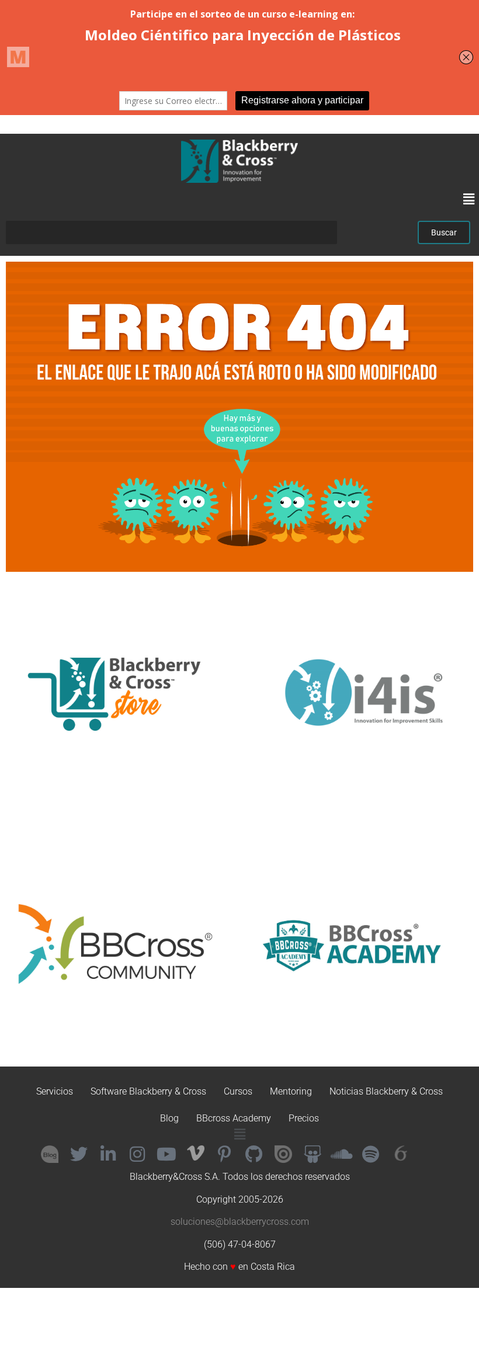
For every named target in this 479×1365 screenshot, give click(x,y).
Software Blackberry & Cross (148, 1091)
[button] (469, 200)
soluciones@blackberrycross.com (240, 1221)
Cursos (238, 1091)
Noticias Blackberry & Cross (386, 1091)
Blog (169, 1118)
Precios (304, 1118)
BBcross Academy (233, 1118)
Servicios (54, 1091)
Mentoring (291, 1091)
